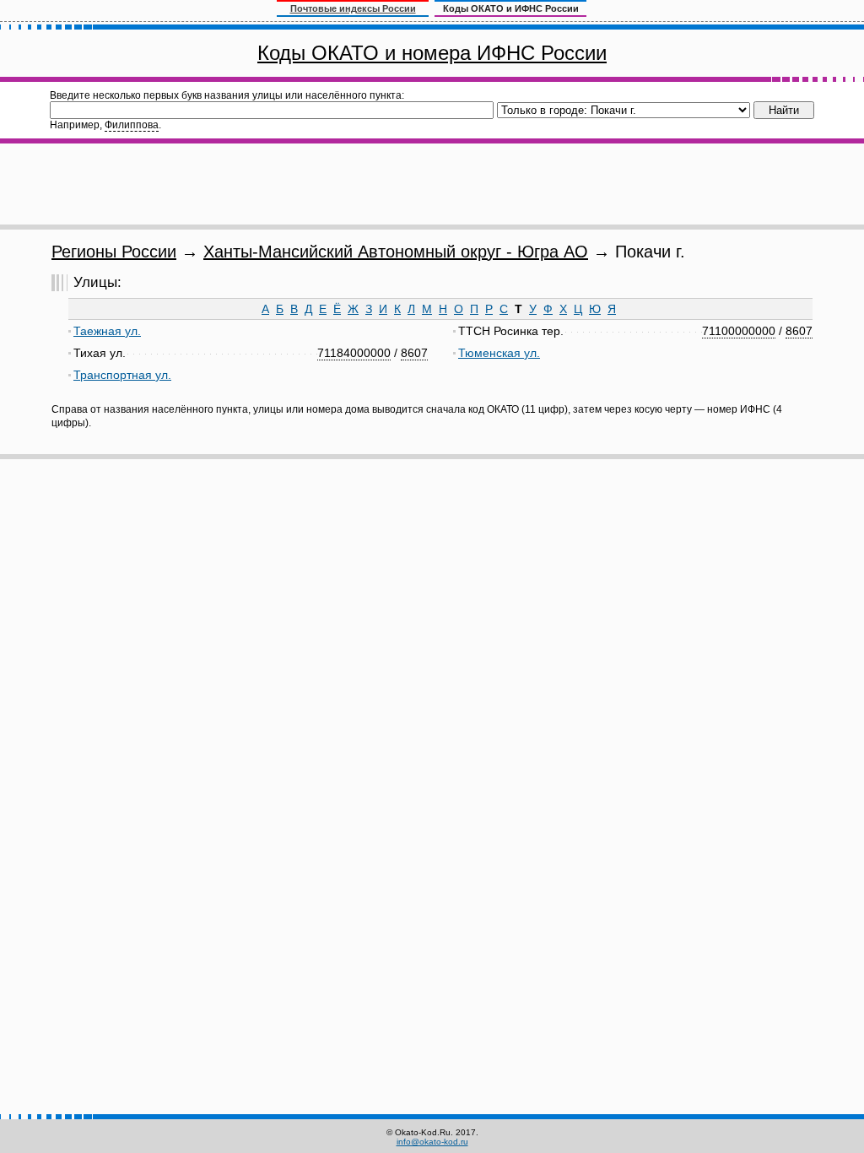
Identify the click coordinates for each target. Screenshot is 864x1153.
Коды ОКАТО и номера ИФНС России (432, 52)
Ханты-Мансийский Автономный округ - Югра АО (395, 251)
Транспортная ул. (122, 375)
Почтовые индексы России (353, 8)
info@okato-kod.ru (432, 1141)
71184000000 (354, 353)
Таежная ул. (107, 331)
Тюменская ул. (499, 353)
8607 (414, 353)
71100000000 (738, 331)
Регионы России (113, 251)
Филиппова (132, 125)
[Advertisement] (432, 184)
